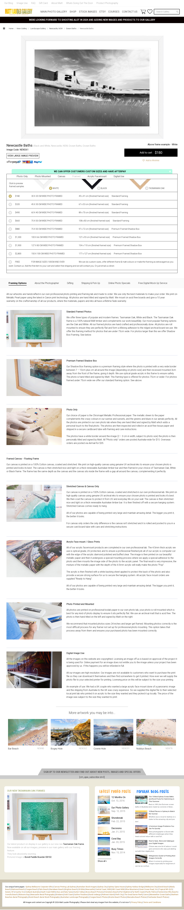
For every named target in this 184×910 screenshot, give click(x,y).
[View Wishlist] (149, 11)
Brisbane (59, 895)
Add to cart (151, 153)
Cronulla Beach (11, 895)
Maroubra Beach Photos (136, 897)
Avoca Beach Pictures (94, 892)
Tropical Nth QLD (165, 889)
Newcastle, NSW (56, 28)
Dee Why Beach (171, 892)
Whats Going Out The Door (79, 3)
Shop (73, 11)
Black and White (42, 145)
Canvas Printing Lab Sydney (65, 887)
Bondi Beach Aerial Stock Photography (44, 897)
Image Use (22, 3)
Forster (160, 892)
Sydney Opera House (116, 887)
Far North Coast (138, 892)
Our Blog (8, 3)
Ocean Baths (71, 28)
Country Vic (19, 892)
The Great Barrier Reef (133, 895)
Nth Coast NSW (118, 889)
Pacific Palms (151, 892)
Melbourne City (151, 887)
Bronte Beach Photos (117, 897)
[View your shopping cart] (143, 12)
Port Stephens (125, 892)
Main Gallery (22, 28)
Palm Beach (43, 889)
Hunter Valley (79, 892)
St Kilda (81, 889)
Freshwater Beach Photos (158, 897)
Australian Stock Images (86, 887)
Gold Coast (68, 895)
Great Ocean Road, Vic (148, 889)
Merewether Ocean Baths (160, 895)
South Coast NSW (48, 892)
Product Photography (107, 3)
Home (11, 28)
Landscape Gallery (38, 28)
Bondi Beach (163, 887)
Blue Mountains (131, 889)
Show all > (102, 861)
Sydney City (102, 887)
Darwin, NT (9, 892)
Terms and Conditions (152, 902)
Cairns (145, 895)
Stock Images (88, 11)
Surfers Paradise (80, 895)
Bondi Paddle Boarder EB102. (38, 857)
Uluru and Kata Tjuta (64, 892)
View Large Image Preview (22, 155)
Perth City (119, 895)
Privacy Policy (136, 902)
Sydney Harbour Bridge (135, 887)
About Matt (57, 3)
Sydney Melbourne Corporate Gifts (39, 887)
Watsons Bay (24, 895)
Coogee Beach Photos (99, 897)
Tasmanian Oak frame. (73, 844)
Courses (113, 11)
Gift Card (43, 3)
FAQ (33, 3)
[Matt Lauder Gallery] (18, 12)
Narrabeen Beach (57, 889)
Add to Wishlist (152, 160)
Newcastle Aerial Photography (42, 895)
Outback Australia (32, 892)
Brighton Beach (71, 889)
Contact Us (129, 11)
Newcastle (90, 889)
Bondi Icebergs (95, 895)
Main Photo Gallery (54, 11)
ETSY (102, 11)
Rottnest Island (108, 895)
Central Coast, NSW (103, 889)
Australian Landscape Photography (75, 897)
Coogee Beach (32, 889)
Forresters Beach (111, 892)
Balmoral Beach (18, 889)
